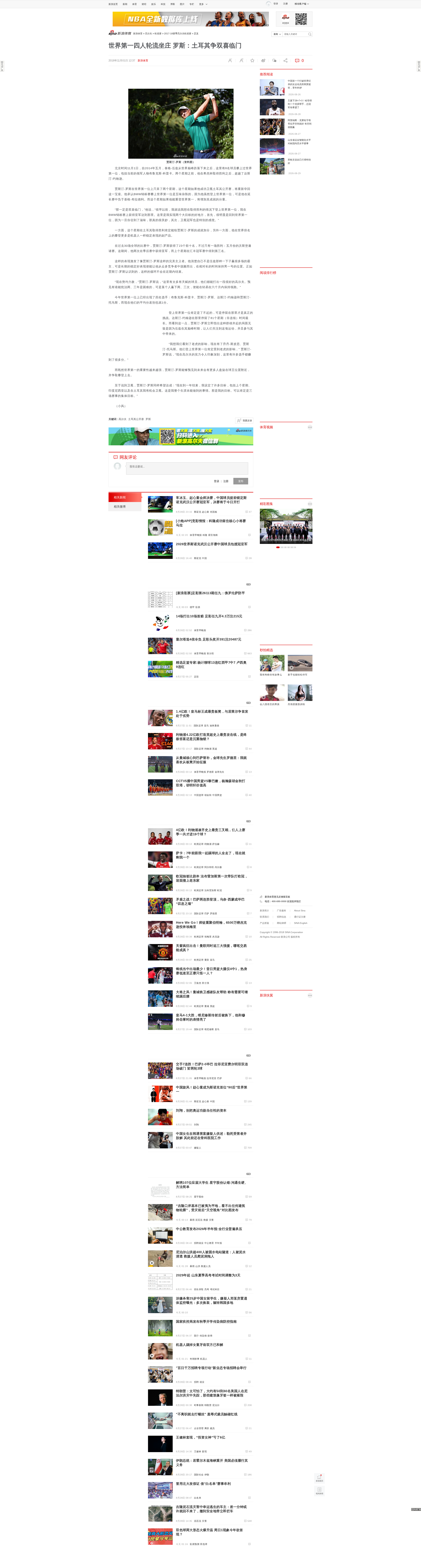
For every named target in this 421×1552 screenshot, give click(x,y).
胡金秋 (208, 795)
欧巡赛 (158, 33)
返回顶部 (319, 1503)
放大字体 (241, 60)
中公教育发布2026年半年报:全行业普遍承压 (209, 1229)
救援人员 (205, 1266)
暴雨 (192, 1220)
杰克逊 (216, 936)
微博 (263, 60)
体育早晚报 (196, 535)
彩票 (197, 607)
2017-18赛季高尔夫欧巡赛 (177, 33)
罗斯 (148, 419)
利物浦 (208, 748)
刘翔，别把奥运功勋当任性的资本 (201, 1110)
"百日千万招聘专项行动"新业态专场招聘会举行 (211, 1368)
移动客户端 (300, 3)
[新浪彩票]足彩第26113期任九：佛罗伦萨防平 (210, 593)
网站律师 (281, 923)
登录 (216, 481)
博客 (172, 4)
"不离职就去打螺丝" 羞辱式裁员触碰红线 (206, 1414)
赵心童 (205, 512)
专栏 (191, 4)
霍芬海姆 (213, 535)
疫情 (210, 1335)
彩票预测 (194, 1544)
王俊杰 (197, 983)
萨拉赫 (216, 844)
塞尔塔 (210, 653)
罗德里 (210, 772)
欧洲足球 (199, 844)
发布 (240, 481)
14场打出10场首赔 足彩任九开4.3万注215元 (209, 616)
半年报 (218, 1243)
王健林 (197, 1451)
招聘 (196, 1382)
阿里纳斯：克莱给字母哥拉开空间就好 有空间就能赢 (299, 123)
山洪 (197, 1266)
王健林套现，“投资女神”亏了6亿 (200, 1437)
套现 (204, 1451)
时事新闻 (199, 1405)
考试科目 (215, 1289)
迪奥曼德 (214, 725)
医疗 (196, 1335)
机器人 (203, 1359)
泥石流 (199, 1220)
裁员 (212, 1428)
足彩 (196, 676)
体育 (134, 4)
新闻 (125, 4)
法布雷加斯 (210, 890)
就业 (202, 1382)
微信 (274, 60)
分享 (285, 60)
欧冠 (219, 890)
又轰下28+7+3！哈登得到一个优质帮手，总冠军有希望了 (300, 104)
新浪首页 (113, 4)
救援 (205, 1220)
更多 (201, 4)
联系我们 (264, 916)
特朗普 (208, 1405)
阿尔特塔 (209, 867)
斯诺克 (197, 512)
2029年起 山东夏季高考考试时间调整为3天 (208, 1275)
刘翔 (196, 1124)
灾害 (211, 1220)
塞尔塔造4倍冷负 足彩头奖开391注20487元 (208, 639)
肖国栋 (213, 512)
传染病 (203, 1335)
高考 (206, 1289)
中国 (204, 558)
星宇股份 (199, 1196)
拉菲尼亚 (211, 1078)
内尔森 (218, 867)
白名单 (197, 1497)
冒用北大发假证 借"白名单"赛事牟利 (203, 1483)
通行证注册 (300, 916)
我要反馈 (247, 420)
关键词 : (114, 419)
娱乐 (153, 4)
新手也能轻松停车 (298, 674)
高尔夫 (148, 33)
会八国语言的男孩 (270, 704)
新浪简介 (264, 910)
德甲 (192, 607)
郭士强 (205, 983)
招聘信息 (281, 916)
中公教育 (209, 1243)
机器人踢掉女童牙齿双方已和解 (199, 1345)
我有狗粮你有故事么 (271, 674)
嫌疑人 (197, 1147)
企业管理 (199, 1428)
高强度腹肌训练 (296, 704)
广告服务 (281, 910)
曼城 (206, 1006)
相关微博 (120, 506)
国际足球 (198, 725)
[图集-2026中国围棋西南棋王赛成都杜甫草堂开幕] (286, 526)
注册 (285, 3)
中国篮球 (199, 795)
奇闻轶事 (194, 1359)
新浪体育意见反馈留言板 (277, 896)
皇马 (206, 725)
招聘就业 (199, 1243)
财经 (144, 4)
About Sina (299, 910)
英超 (214, 748)
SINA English (300, 923)
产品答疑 (264, 923)
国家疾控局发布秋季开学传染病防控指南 (206, 1321)
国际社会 (199, 1474)
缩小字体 (230, 60)
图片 (182, 4)
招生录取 (199, 1289)
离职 (206, 1428)
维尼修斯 (209, 1029)
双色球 (203, 1544)
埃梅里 (208, 936)
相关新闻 (120, 497)
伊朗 (206, 1474)
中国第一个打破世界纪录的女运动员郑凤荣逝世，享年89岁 (299, 84)
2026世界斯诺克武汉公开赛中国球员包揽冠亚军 (212, 544)
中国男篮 (217, 795)
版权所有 (295, 937)
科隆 (205, 535)
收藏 (252, 60)
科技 (163, 4)
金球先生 (219, 772)
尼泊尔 (216, 1405)
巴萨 (206, 913)
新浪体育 (137, 33)
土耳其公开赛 (136, 419)
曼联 (206, 960)
